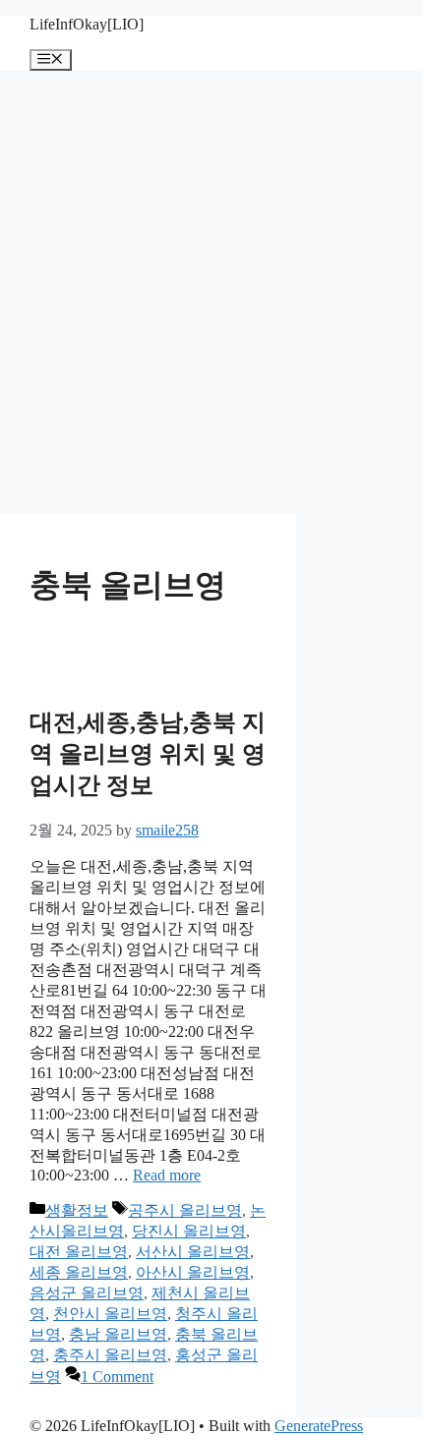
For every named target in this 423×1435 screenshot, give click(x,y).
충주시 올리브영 (110, 1355)
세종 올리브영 (79, 1272)
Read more (167, 1175)
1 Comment (117, 1376)
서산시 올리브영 (193, 1251)
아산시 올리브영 (193, 1272)
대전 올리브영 (79, 1251)
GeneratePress (318, 1425)
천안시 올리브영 (110, 1313)
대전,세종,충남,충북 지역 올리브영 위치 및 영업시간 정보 (148, 754)
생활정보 (76, 1210)
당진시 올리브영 (189, 1231)
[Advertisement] (211, 292)
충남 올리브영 (118, 1334)
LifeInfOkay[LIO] (87, 24)
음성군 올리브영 (87, 1293)
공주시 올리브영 (185, 1210)
